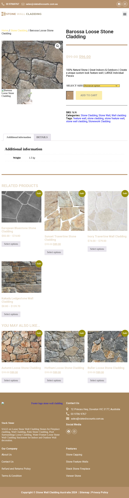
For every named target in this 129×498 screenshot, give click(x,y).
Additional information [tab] (18, 137)
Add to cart (89, 95)
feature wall (79, 118)
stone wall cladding (76, 121)
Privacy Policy (99, 492)
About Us (7, 454)
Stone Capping (74, 454)
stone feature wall (114, 118)
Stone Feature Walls (77, 461)
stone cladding (95, 118)
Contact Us (8, 461)
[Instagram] (124, 4)
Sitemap (84, 492)
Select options (11, 244)
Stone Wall (104, 115)
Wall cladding (119, 115)
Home (5, 30)
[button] (124, 13)
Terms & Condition (12, 475)
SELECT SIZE (74, 85)
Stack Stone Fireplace (78, 468)
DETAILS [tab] (42, 137)
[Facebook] (119, 4)
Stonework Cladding (99, 121)
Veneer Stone (73, 475)
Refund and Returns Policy (16, 468)
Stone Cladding (19, 30)
